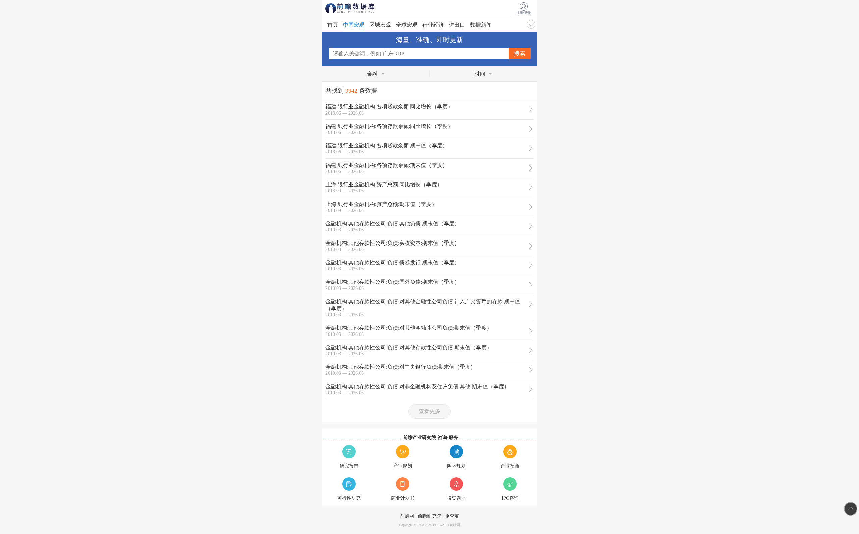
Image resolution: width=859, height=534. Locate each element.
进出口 (457, 25)
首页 (332, 25)
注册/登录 (523, 13)
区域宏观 (380, 25)
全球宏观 (406, 25)
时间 (479, 74)
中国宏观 (353, 25)
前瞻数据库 (359, 8)
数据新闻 (481, 25)
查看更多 (429, 411)
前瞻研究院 (429, 516)
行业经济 (433, 25)
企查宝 (452, 516)
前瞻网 (407, 516)
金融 (372, 74)
